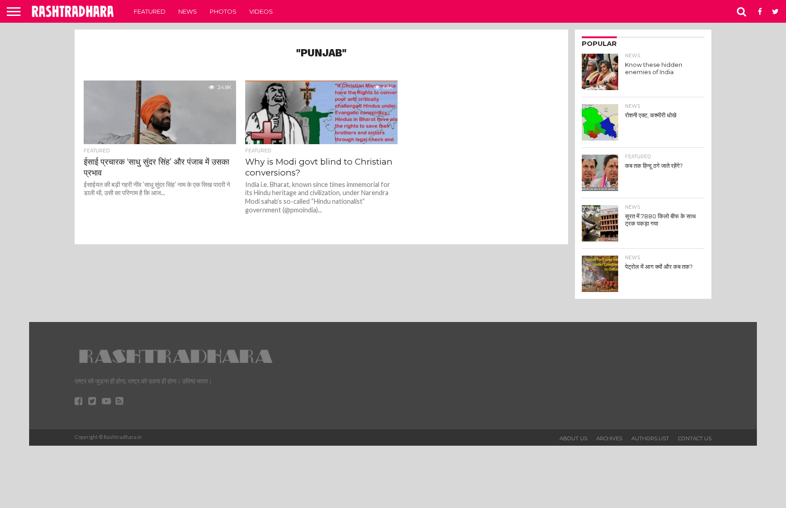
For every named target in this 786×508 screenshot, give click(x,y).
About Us (573, 438)
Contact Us (694, 438)
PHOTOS (223, 11)
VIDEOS (261, 11)
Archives (609, 438)
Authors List (650, 438)
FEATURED (150, 11)
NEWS (187, 11)
